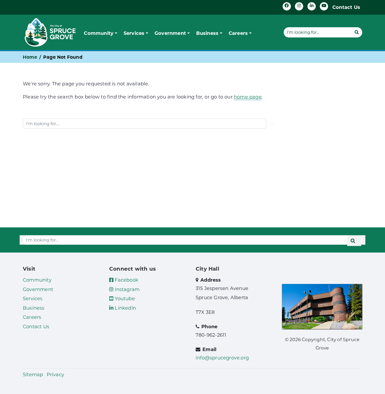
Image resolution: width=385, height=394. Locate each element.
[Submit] (356, 32)
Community (37, 280)
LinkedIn (124, 308)
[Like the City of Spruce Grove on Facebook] (286, 6)
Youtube (124, 298)
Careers (32, 317)
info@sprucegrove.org (222, 357)
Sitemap (33, 374)
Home (30, 57)
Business (34, 308)
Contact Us (346, 7)
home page (248, 97)
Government (38, 289)
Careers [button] (238, 33)
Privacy (55, 374)
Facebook (125, 280)
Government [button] (170, 33)
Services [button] (134, 33)
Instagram (126, 289)
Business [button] (207, 33)
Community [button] (98, 33)
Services (33, 298)
